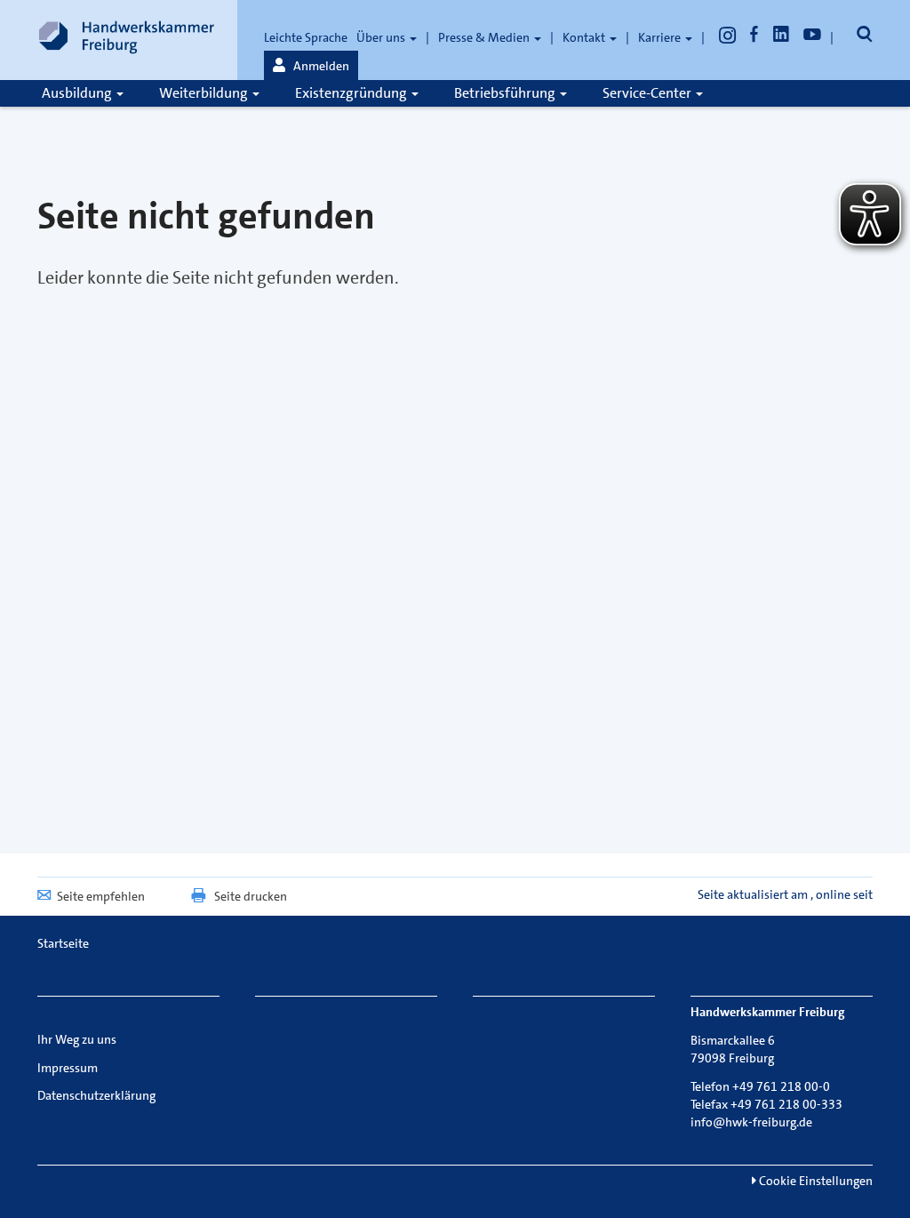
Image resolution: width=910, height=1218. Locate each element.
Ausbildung (78, 93)
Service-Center (648, 93)
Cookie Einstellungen (814, 1181)
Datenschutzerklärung (96, 1095)
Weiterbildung (205, 93)
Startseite (63, 943)
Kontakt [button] (585, 37)
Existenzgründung (352, 93)
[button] (311, 66)
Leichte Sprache (305, 37)
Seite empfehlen (101, 896)
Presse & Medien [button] (485, 37)
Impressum (67, 1068)
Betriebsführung (506, 93)
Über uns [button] (382, 37)
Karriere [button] (660, 37)
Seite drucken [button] (250, 896)
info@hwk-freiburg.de (751, 1122)
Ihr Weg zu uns (76, 1039)
